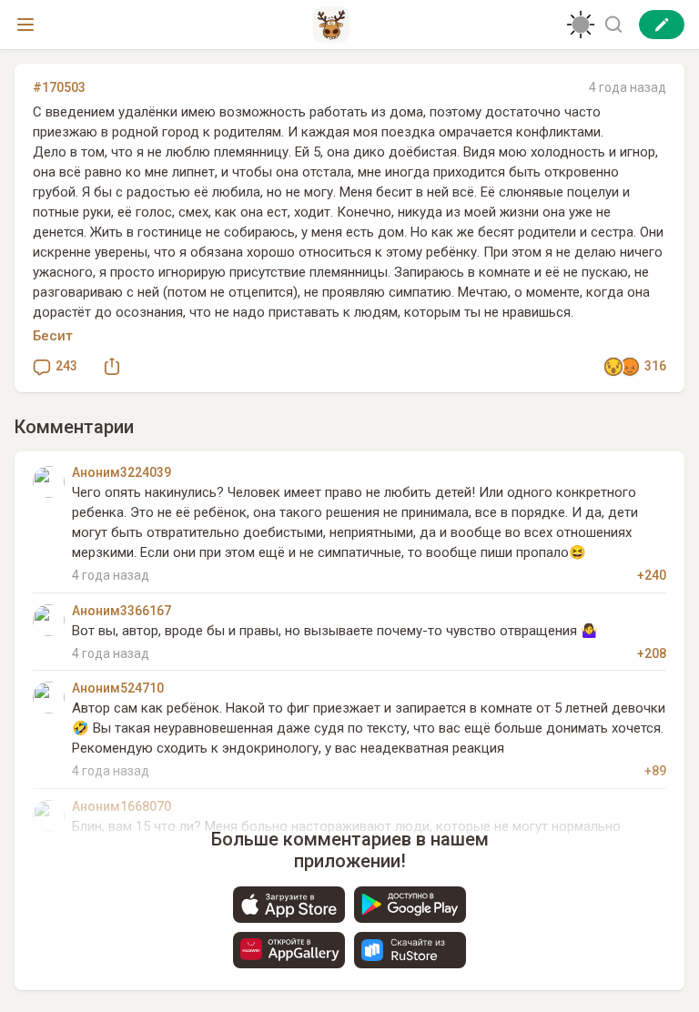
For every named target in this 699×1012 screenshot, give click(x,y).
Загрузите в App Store (289, 904)
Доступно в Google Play (410, 904)
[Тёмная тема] (580, 24)
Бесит (53, 336)
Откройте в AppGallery (289, 950)
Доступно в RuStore (410, 950)
